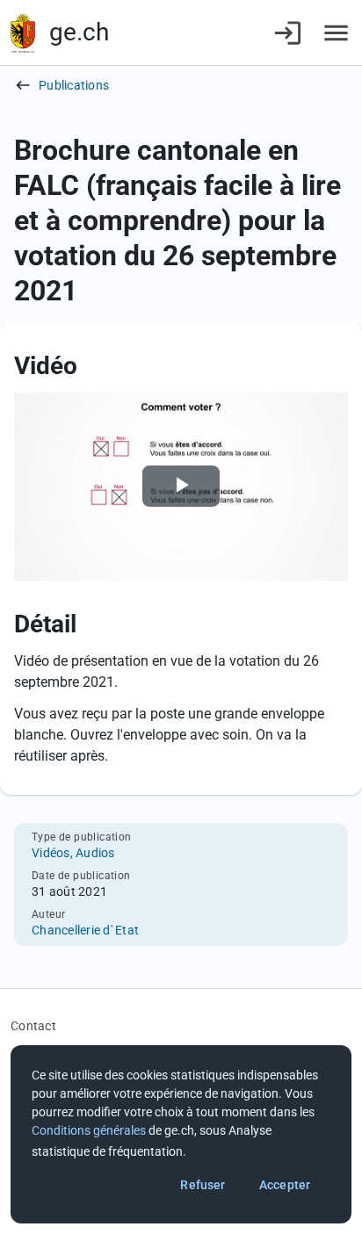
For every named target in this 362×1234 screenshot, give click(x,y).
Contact (33, 1026)
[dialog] (181, 1134)
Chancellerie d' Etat (85, 930)
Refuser (202, 1185)
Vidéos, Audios (73, 853)
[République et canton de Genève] (23, 33)
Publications (74, 85)
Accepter (284, 1185)
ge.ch (79, 32)
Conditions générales (89, 1130)
